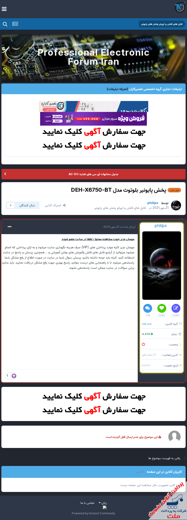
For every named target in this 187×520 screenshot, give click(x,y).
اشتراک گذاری (54, 205)
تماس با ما (87, 502)
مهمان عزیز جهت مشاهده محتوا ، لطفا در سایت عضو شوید (98, 239)
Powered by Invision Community (93, 513)
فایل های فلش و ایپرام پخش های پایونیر (120, 208)
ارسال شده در (119, 226)
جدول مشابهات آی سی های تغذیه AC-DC (93, 174)
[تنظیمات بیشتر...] (9, 227)
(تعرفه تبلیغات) (117, 89)
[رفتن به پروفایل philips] (176, 205)
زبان (104, 502)
